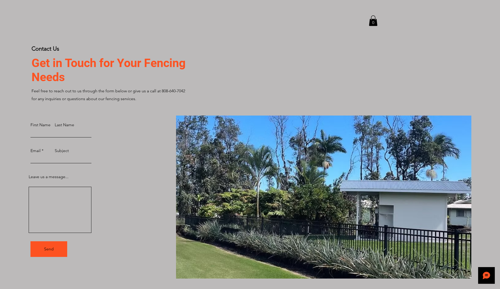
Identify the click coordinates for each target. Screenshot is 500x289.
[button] (373, 20)
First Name (40, 125)
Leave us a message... (48, 177)
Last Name (64, 125)
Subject (62, 151)
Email (35, 151)
